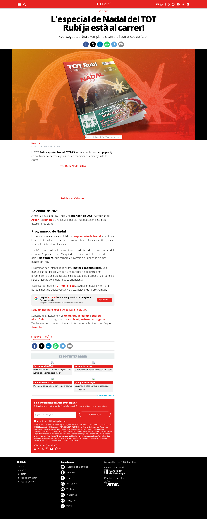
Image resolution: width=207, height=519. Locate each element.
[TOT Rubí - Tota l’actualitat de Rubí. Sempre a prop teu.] (103, 4)
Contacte (21, 470)
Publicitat (21, 473)
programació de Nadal (87, 236)
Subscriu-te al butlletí (77, 466)
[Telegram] (183, 4)
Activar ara (103, 299)
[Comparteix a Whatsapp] (107, 44)
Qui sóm (21, 466)
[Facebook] (165, 4)
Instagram (98, 319)
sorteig (47, 219)
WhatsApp (70, 315)
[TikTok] (188, 4)
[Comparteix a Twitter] (93, 44)
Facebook (73, 319)
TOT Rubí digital (65, 285)
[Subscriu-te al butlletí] (158, 4)
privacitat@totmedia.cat (89, 438)
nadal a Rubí (41, 336)
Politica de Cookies (26, 481)
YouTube (70, 489)
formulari (37, 327)
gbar (36, 219)
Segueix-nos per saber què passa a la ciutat (58, 309)
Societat (103, 11)
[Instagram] (173, 4)
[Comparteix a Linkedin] (100, 44)
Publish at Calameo (73, 198)
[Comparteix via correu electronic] (121, 44)
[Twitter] (169, 4)
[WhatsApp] (161, 4)
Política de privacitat (27, 477)
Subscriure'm (95, 414)
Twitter (85, 319)
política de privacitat (56, 421)
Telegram (84, 315)
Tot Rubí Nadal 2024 (73, 166)
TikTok (69, 506)
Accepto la (51, 421)
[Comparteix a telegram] (114, 44)
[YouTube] (178, 4)
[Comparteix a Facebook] (86, 44)
